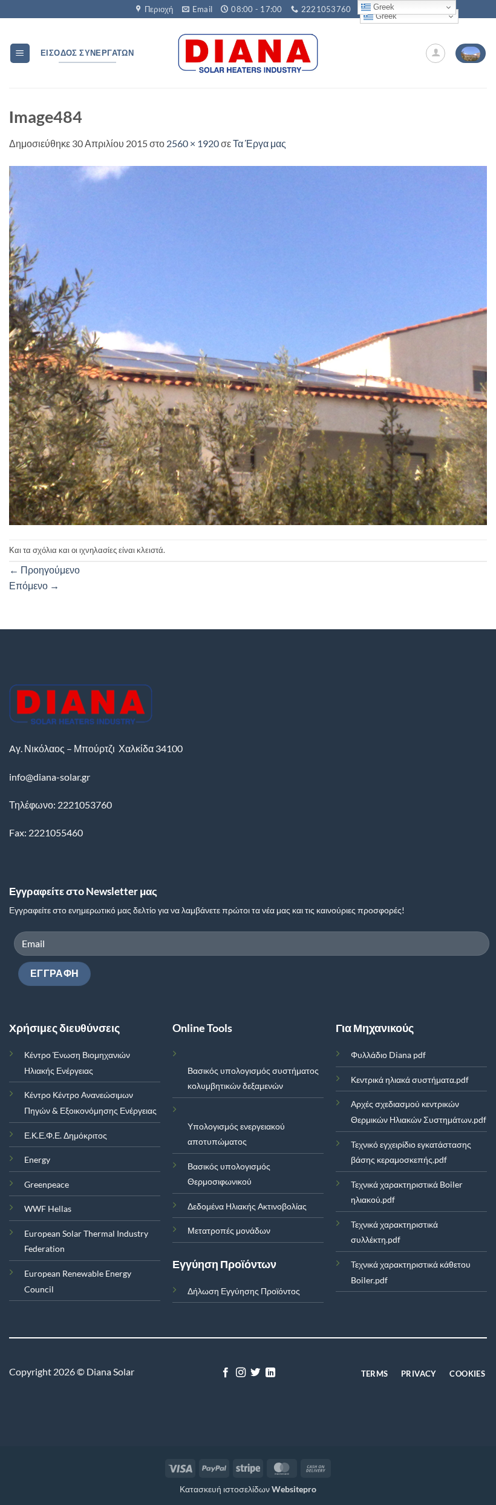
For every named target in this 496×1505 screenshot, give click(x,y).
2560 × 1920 (192, 143)
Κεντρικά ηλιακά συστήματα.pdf (410, 1079)
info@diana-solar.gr (49, 776)
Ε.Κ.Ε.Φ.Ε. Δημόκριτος (65, 1135)
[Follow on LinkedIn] (270, 1373)
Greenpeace (46, 1184)
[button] (20, 54)
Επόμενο (34, 585)
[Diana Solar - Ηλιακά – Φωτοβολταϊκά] (248, 53)
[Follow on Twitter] (255, 1373)
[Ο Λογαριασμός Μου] (435, 53)
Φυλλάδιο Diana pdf (388, 1055)
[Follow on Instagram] (241, 1373)
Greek (385, 16)
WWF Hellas (47, 1208)
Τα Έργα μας (259, 143)
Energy (37, 1159)
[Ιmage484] (248, 343)
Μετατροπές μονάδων (229, 1230)
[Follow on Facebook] (225, 1373)
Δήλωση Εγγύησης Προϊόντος (244, 1291)
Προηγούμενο (44, 569)
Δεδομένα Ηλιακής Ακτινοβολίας (247, 1206)
